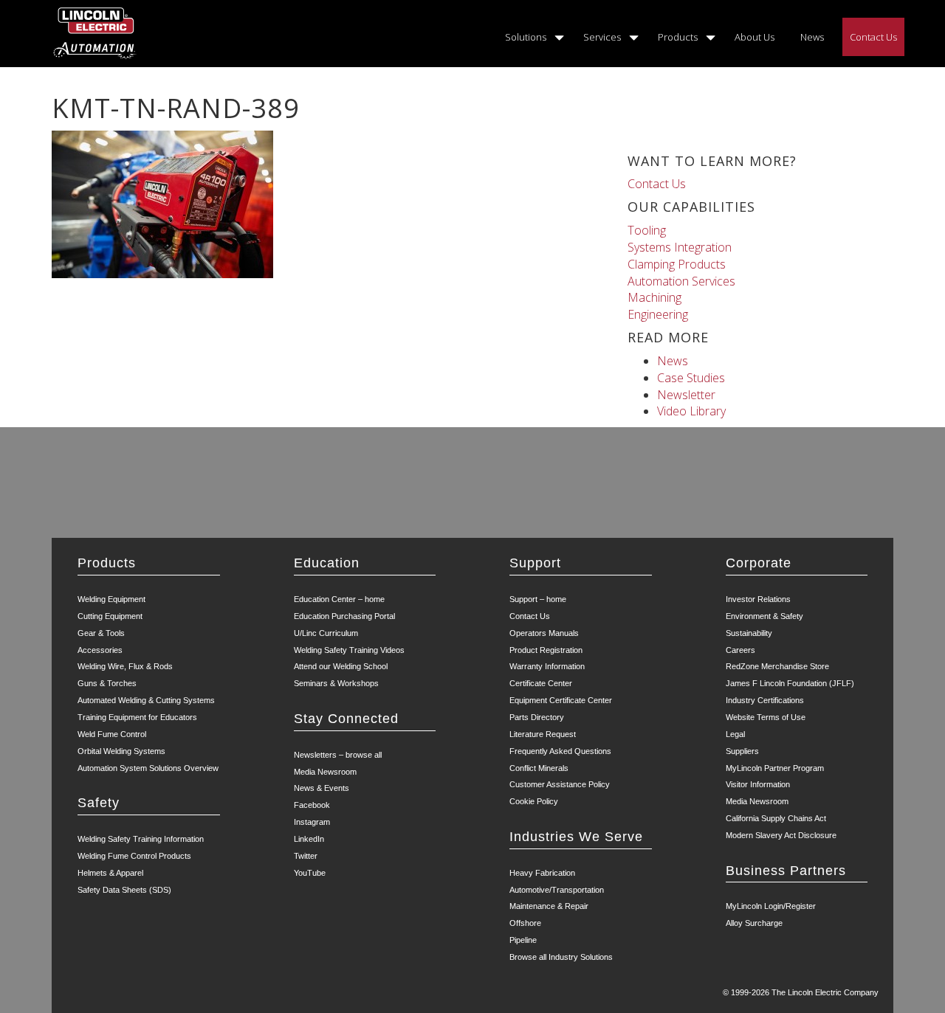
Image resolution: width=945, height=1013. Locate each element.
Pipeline (523, 940)
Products (678, 37)
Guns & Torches (107, 683)
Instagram (312, 821)
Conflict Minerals (538, 768)
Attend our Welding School (341, 666)
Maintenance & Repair (548, 906)
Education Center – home (339, 599)
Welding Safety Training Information (141, 838)
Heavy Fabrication (542, 872)
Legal (735, 734)
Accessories (100, 650)
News (812, 37)
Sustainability (749, 633)
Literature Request (542, 734)
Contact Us (873, 37)
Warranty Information (547, 666)
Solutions (525, 37)
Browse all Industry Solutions (561, 957)
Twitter (305, 855)
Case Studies (691, 378)
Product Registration (546, 650)
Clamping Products (677, 264)
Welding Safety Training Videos (349, 650)
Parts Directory (536, 717)
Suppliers (742, 751)
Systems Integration (680, 247)
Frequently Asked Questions (560, 751)
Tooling (647, 230)
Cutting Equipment (110, 616)
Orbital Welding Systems (121, 751)
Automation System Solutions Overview (148, 768)
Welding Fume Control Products (134, 855)
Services (602, 37)
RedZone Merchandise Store (777, 666)
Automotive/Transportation (556, 889)
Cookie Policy (533, 801)
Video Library (691, 411)
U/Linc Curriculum (326, 633)
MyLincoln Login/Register (771, 906)
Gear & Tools (101, 633)
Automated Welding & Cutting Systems (146, 700)
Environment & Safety (764, 616)
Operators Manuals (544, 633)
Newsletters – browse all (338, 754)
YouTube (310, 872)
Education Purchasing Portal (344, 616)
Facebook (312, 805)
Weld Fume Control (112, 734)
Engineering (658, 314)
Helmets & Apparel (110, 872)
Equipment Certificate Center (560, 700)
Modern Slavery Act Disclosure (781, 835)
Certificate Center (540, 683)
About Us (754, 37)
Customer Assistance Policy (559, 784)
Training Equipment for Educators (137, 717)
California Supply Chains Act (776, 818)
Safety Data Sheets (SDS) (124, 889)
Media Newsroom (325, 771)
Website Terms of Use (765, 717)
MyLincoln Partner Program (775, 768)
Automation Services (681, 281)
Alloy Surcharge (754, 923)
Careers (740, 650)
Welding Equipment (111, 599)
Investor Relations (758, 599)
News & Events (321, 788)
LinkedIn (309, 838)
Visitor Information (758, 784)
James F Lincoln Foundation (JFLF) (790, 683)
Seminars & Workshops (336, 683)
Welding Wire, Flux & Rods (125, 666)
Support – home (537, 599)
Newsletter (686, 395)
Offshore (525, 923)
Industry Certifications (765, 700)
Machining (654, 297)
